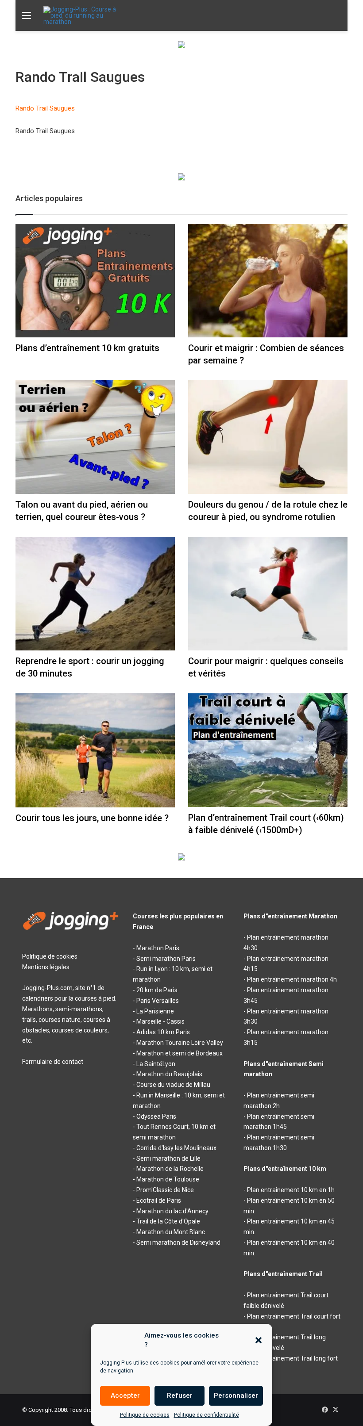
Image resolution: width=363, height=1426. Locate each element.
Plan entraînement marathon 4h (292, 979)
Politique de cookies (145, 1415)
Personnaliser (236, 1395)
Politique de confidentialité (206, 1415)
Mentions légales (46, 967)
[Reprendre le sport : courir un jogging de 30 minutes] (95, 593)
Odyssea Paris (156, 1116)
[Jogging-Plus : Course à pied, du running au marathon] (85, 15)
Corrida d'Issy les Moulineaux (176, 1147)
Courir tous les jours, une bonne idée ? (92, 818)
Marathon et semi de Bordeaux (179, 1053)
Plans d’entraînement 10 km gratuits (87, 348)
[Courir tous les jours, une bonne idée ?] (95, 750)
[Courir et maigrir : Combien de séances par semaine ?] (268, 280)
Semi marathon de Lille (168, 1158)
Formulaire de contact (52, 1061)
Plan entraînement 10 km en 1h (291, 1189)
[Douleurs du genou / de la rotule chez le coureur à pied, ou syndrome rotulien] (268, 437)
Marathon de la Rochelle (170, 1168)
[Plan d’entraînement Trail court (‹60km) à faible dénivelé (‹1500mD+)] (268, 750)
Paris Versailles (157, 1000)
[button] (258, 1340)
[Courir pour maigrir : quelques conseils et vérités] (268, 593)
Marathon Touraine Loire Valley (179, 1042)
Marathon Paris (157, 948)
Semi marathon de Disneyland (178, 1242)
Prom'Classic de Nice (165, 1189)
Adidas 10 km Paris (163, 1032)
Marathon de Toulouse (167, 1179)
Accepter (125, 1395)
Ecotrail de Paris (158, 1200)
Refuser (180, 1395)
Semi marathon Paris (166, 958)
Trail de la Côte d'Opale (168, 1221)
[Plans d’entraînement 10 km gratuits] (95, 280)
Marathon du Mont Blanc (170, 1231)
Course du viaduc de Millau (173, 1084)
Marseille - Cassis (160, 1021)
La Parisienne (155, 1011)
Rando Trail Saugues (45, 108)
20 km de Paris (157, 990)
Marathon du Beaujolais (169, 1074)
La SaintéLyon (155, 1063)
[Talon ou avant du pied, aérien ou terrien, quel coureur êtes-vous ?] (95, 437)
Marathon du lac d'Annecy (172, 1211)
